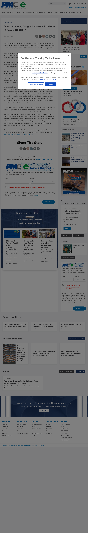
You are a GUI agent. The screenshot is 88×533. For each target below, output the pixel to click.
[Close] (68, 55)
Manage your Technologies (36, 84)
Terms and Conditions (40, 73)
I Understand (50, 84)
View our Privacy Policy (48, 79)
